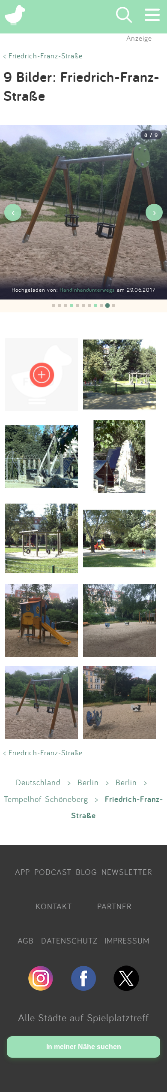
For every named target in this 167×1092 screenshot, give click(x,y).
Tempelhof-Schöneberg (46, 799)
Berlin (88, 782)
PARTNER (114, 906)
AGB (26, 940)
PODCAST (53, 872)
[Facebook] (83, 987)
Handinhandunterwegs (88, 289)
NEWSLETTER (126, 872)
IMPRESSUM (126, 940)
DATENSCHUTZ (69, 940)
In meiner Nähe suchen (83, 1046)
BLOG (86, 872)
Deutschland (38, 782)
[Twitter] (126, 987)
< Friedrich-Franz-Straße (43, 55)
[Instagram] (41, 987)
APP (22, 872)
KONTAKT (54, 906)
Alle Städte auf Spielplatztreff (83, 1017)
